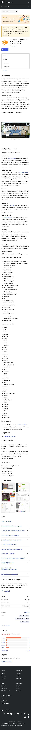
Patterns (18, 678)
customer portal (8, 217)
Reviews (5, 59)
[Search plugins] (16, 11)
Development (6, 66)
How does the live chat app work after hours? (7, 563)
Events (18, 685)
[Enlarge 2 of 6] (13, 493)
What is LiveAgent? (6, 521)
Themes (18, 673)
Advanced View (5, 625)
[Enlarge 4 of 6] (27, 484)
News (2, 673)
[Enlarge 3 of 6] (13, 504)
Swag (18, 691)
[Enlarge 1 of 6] (13, 484)
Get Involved (19, 683)
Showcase (19, 670)
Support (5, 70)
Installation (6, 63)
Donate (19, 688)
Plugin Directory (5, 6)
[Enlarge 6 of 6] (27, 503)
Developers (4, 688)
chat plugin (22, 615)
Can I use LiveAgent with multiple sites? (11, 549)
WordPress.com (6, 695)
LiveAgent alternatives (9, 436)
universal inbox (12, 158)
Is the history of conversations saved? (11, 540)
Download (4, 49)
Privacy (3, 678)
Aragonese (7, 710)
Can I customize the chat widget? (10, 535)
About (3, 670)
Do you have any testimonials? (9, 574)
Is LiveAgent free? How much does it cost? (12, 530)
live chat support (19, 618)
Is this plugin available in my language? (11, 526)
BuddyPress (5, 703)
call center (11, 205)
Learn (2, 683)
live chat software (23, 424)
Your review (4, 650)
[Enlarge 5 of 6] (27, 495)
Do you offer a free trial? (8, 553)
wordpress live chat (24, 621)
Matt (3, 698)
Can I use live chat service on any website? (13, 558)
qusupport (14, 46)
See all (28, 650)
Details (5, 55)
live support (26, 618)
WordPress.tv (5, 691)
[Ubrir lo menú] (28, 2)
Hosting (3, 675)
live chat (27, 615)
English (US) (27, 612)
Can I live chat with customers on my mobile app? (9, 568)
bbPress (4, 701)
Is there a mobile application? (9, 544)
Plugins (18, 675)
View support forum (6, 661)
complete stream (23, 172)
